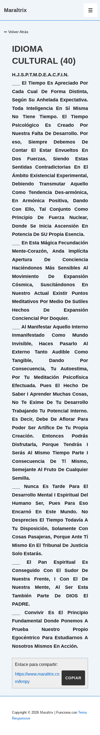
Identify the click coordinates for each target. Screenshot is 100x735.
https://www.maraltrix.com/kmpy (37, 678)
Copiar (73, 678)
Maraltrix (15, 10)
